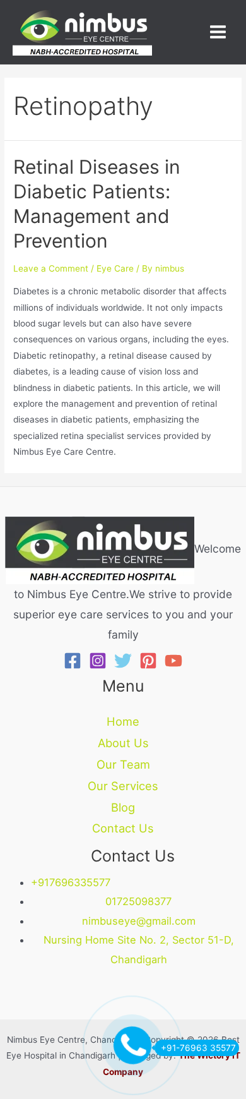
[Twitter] (123, 661)
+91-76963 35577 (198, 1048)
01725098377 (138, 901)
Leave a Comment (50, 268)
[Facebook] (72, 661)
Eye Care (115, 268)
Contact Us (123, 828)
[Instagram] (98, 661)
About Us (123, 743)
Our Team (123, 764)
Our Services (123, 786)
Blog (123, 807)
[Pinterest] (148, 661)
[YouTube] (173, 661)
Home (123, 721)
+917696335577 (70, 882)
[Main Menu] (218, 32)
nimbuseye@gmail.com (139, 921)
